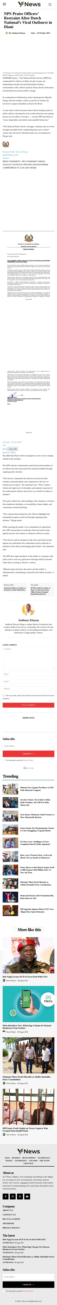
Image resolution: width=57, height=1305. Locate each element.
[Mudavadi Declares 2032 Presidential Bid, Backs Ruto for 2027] (10, 897)
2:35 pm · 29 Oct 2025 (12, 442)
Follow (6, 158)
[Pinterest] (31, 724)
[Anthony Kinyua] (7, 33)
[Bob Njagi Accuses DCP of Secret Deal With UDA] (28, 955)
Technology (8, 1253)
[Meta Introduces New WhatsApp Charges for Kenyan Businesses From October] (28, 1004)
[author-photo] (4, 980)
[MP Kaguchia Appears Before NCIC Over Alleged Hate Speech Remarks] (10, 910)
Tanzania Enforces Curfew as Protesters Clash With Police (15, 589)
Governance (8, 1243)
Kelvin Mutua (11, 981)
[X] (25, 724)
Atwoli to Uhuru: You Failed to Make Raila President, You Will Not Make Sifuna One (35, 802)
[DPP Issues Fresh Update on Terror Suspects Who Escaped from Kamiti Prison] (28, 1107)
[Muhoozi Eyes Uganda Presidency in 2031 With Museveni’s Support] (10, 789)
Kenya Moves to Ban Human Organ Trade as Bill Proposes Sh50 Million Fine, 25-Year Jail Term (37, 870)
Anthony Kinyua (18, 33)
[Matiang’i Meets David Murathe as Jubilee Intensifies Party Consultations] (10, 883)
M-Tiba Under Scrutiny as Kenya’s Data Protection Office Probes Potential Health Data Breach (40, 591)
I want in (27, 754)
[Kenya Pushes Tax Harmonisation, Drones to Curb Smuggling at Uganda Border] (10, 829)
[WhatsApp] (37, 724)
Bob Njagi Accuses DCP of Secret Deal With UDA (25, 977)
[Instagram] (13, 1196)
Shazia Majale (11, 1032)
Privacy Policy (28, 760)
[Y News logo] (29, 4)
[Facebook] (19, 724)
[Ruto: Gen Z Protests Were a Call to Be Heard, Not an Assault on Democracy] (10, 856)
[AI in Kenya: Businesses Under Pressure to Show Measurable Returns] (10, 816)
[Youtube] (27, 1196)
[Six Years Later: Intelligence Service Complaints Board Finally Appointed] (10, 843)
